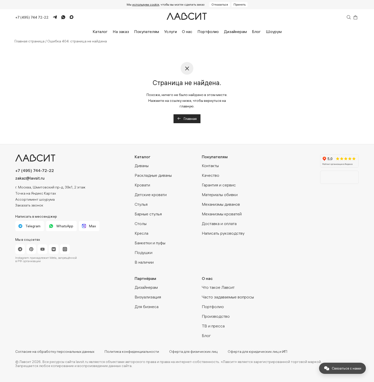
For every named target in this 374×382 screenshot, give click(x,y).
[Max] (69, 17)
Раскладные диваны (153, 175)
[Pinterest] (31, 249)
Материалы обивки (220, 194)
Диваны (142, 165)
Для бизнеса (147, 306)
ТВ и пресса (213, 325)
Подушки (143, 252)
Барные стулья (148, 213)
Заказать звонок (29, 205)
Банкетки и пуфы (150, 242)
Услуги (170, 31)
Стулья (141, 204)
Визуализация (148, 296)
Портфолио (208, 31)
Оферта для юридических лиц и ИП (257, 351)
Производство (216, 316)
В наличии (144, 262)
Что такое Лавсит (218, 287)
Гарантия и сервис (219, 184)
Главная (190, 118)
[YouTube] (42, 249)
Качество (210, 175)
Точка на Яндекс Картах (35, 193)
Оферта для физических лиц (193, 351)
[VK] (54, 249)
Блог (256, 31)
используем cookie (145, 4)
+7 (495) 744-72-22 (34, 170)
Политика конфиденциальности (132, 351)
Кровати (142, 184)
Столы (141, 223)
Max (92, 226)
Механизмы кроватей (222, 213)
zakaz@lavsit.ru (30, 178)
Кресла (141, 233)
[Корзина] (355, 17)
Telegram (32, 226)
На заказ (121, 31)
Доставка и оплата (219, 223)
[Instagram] (65, 249)
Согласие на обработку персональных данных (54, 351)
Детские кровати (151, 194)
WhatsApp (64, 226)
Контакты (210, 165)
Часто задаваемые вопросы (228, 296)
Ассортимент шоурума (35, 199)
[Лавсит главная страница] (57, 158)
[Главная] (187, 17)
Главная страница (30, 41)
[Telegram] (53, 17)
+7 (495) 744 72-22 (32, 17)
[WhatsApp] (61, 17)
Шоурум (274, 31)
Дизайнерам (235, 31)
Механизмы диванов (221, 204)
